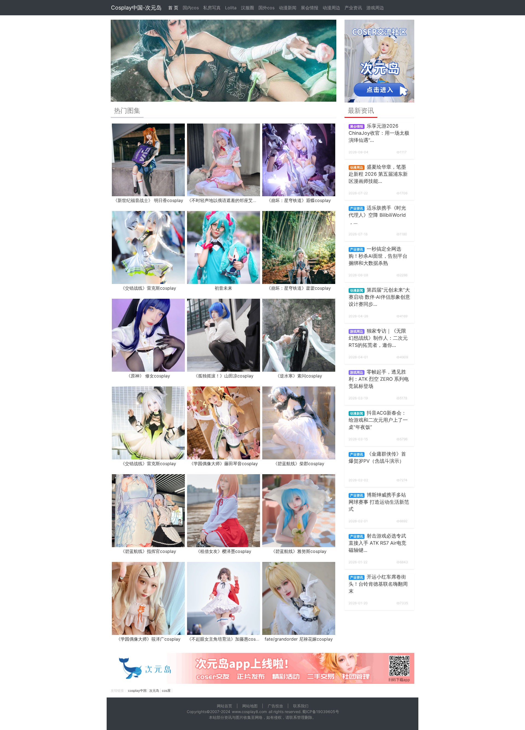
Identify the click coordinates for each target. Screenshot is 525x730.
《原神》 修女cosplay (148, 376)
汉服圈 (247, 7)
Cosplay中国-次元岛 (136, 7)
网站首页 (224, 705)
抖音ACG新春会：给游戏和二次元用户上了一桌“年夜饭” (378, 420)
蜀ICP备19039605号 (320, 711)
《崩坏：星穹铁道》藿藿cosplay (299, 288)
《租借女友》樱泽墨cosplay (223, 551)
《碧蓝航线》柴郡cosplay (298, 463)
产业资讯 (353, 7)
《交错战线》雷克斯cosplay (148, 288)
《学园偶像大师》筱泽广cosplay (148, 639)
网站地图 (250, 705)
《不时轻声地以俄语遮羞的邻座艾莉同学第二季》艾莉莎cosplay (250, 200)
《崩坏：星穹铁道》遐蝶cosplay (299, 200)
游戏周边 (375, 7)
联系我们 (300, 705)
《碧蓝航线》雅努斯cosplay (298, 551)
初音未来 (223, 288)
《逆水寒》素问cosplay (298, 376)
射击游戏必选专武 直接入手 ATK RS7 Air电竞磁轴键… (377, 543)
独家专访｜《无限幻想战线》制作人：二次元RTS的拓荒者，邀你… (378, 338)
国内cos (191, 7)
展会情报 (309, 7)
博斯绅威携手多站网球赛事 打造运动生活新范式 (379, 502)
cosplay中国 (137, 690)
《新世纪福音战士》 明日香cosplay (148, 200)
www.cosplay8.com (249, 711)
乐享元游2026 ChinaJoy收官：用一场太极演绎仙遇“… (379, 133)
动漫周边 (331, 7)
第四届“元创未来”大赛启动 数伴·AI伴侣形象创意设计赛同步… (379, 297)
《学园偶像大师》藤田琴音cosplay (223, 463)
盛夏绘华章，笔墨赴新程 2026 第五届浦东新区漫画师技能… (378, 174)
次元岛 (154, 690)
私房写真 (212, 7)
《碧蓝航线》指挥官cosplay (148, 551)
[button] (128, 61)
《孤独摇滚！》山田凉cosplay (223, 376)
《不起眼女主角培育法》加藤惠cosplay (225, 639)
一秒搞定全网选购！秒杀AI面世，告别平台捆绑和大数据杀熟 (378, 256)
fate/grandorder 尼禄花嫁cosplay (299, 639)
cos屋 (166, 690)
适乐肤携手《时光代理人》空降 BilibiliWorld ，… (377, 215)
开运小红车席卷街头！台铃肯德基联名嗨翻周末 (378, 584)
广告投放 (275, 705)
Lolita (231, 7)
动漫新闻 (287, 7)
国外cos (266, 7)
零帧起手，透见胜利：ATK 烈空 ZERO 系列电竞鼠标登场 (379, 379)
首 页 (173, 7)
